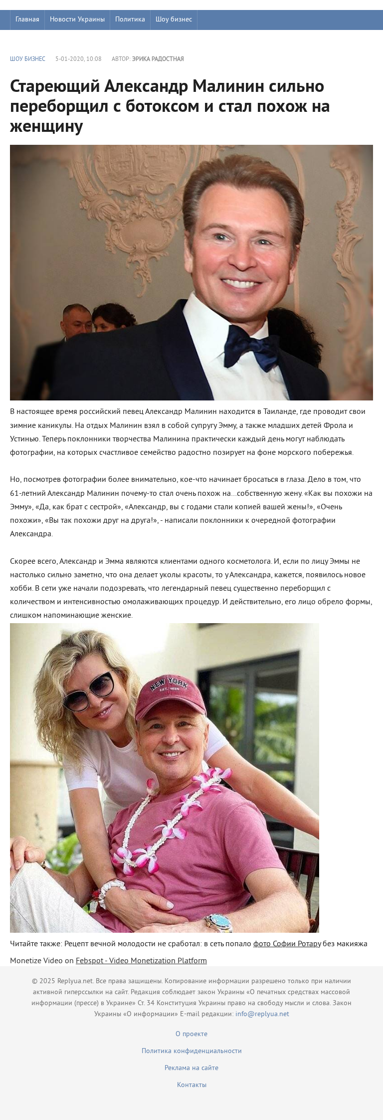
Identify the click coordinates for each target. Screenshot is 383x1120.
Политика (130, 19)
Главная (27, 19)
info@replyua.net (262, 1014)
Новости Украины (77, 19)
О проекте (191, 1034)
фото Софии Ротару (287, 944)
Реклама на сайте (191, 1068)
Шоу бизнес (174, 19)
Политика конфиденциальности (192, 1051)
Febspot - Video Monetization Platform (141, 961)
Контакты (191, 1085)
